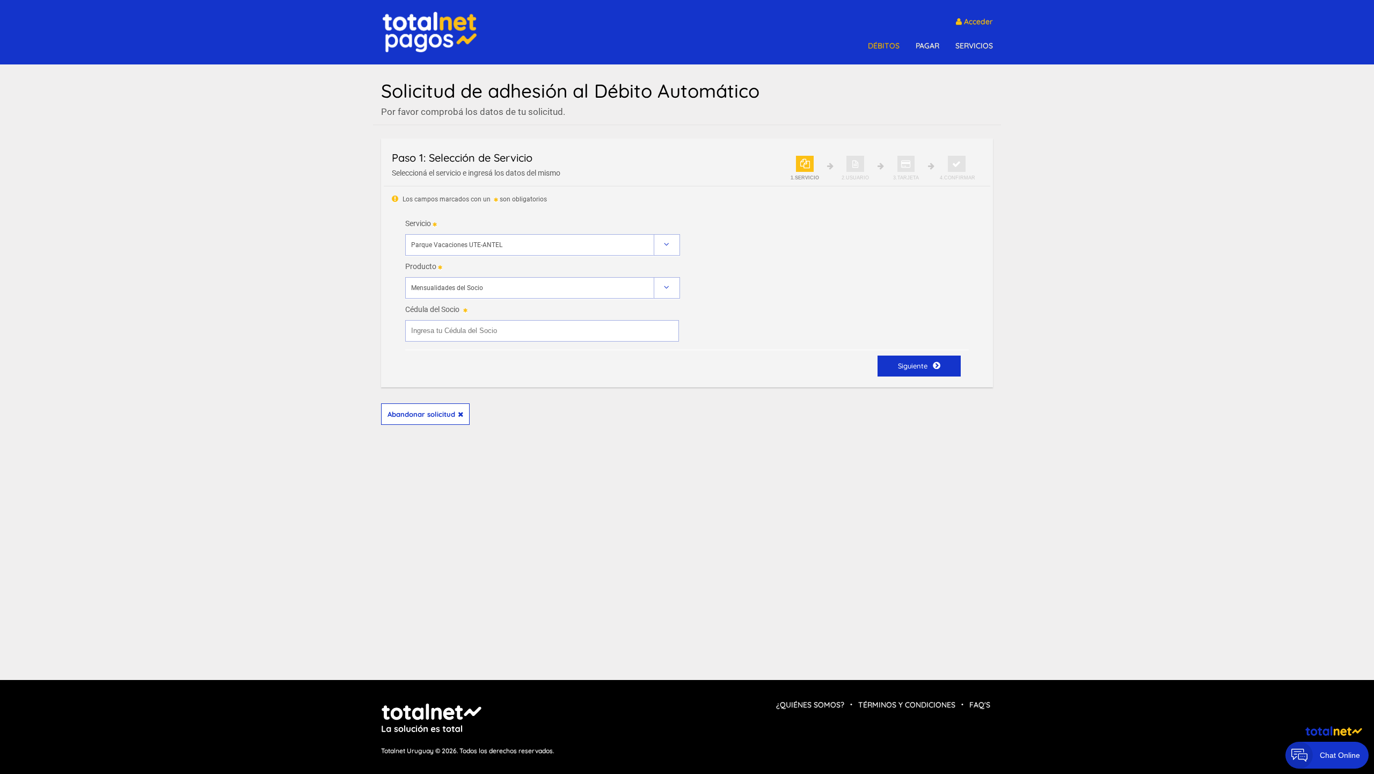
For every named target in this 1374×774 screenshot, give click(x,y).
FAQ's (979, 705)
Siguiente (912, 365)
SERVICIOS (974, 45)
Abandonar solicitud (421, 414)
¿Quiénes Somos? (810, 705)
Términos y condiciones (906, 705)
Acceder (977, 21)
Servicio (418, 223)
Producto (420, 266)
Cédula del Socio (432, 309)
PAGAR (927, 45)
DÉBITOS (884, 45)
